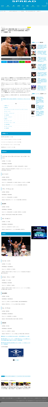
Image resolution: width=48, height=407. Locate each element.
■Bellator (6, 107)
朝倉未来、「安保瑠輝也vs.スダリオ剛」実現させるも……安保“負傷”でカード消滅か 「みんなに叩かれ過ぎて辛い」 (40, 113)
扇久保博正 (7, 124)
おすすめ (2, 6)
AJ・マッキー (7, 111)
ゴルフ (23, 6)
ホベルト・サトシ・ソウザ (9, 122)
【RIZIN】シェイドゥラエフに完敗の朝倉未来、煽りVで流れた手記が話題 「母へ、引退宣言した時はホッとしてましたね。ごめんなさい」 (42, 87)
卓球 (33, 6)
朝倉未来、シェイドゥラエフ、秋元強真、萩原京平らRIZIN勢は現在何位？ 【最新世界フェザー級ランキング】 (40, 107)
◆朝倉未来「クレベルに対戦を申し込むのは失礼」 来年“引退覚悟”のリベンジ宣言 (15, 336)
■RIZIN (5, 118)
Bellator (7, 376)
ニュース (3, 376)
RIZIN (10, 376)
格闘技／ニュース (35, 42)
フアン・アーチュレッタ (9, 113)
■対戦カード (6, 105)
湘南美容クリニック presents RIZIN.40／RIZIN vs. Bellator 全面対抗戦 (21, 376)
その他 (24, 9)
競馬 (8, 6)
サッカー (38, 6)
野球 (13, 6)
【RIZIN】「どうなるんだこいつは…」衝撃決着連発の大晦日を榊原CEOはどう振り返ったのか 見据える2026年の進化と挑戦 (42, 80)
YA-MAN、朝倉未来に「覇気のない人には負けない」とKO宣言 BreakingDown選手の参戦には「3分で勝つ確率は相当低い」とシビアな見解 (40, 100)
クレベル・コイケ (8, 120)
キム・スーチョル (8, 126)
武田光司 (6, 128)
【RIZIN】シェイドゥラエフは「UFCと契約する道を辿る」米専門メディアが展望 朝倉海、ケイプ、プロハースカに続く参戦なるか (42, 59)
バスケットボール (44, 6)
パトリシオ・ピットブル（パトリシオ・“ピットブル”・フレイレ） (16, 109)
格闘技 (27, 6)
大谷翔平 (18, 6)
